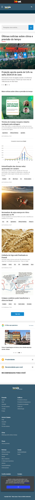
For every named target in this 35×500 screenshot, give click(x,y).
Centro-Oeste (25, 264)
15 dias (3, 408)
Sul (3, 221)
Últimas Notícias (14, 132)
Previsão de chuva (22, 399)
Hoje (3, 402)
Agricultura (5, 132)
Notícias (4, 450)
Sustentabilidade (6, 465)
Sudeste (4, 179)
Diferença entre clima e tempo (9, 435)
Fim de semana (6, 406)
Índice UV (20, 406)
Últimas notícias (6, 452)
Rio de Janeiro (27, 179)
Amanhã (4, 404)
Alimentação (5, 454)
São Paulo (15, 179)
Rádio (19, 454)
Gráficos (20, 397)
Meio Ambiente (5, 458)
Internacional (5, 467)
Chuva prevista (6, 443)
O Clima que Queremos (8, 461)
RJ (21, 179)
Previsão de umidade (23, 404)
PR (7, 221)
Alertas (3, 463)
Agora (3, 399)
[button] (3, 84)
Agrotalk (23, 132)
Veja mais (17, 314)
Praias (3, 411)
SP (9, 179)
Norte (10, 264)
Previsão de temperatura (24, 402)
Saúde (3, 456)
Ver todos (31, 325)
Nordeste (29, 304)
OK (18, 487)
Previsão (4, 397)
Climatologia (21, 408)
